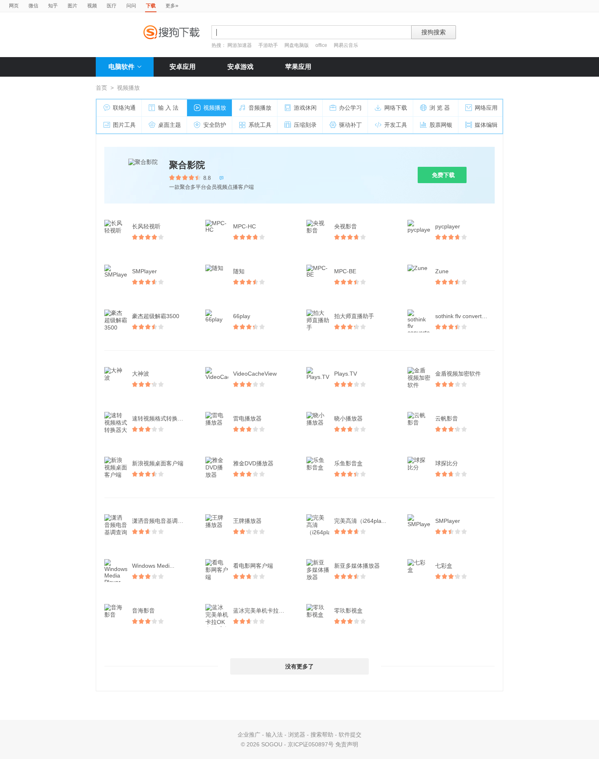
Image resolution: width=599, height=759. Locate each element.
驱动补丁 (350, 125)
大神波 (140, 373)
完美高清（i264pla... (360, 521)
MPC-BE (345, 271)
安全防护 (214, 125)
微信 (33, 6)
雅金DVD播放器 (253, 463)
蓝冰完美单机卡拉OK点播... (263, 610)
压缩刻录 (305, 125)
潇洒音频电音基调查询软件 (162, 521)
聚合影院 (187, 165)
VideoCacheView (255, 373)
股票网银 (440, 125)
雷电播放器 (247, 418)
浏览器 (296, 734)
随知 (238, 271)
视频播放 (214, 107)
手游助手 (268, 45)
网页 (14, 6)
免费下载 (443, 175)
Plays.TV (345, 373)
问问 (131, 6)
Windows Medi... (153, 565)
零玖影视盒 (348, 610)
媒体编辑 (486, 125)
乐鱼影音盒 (348, 463)
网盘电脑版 (296, 45)
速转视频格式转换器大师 (162, 418)
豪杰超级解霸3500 (155, 316)
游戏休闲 (305, 107)
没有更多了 (299, 666)
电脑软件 (121, 66)
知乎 (53, 6)
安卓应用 (183, 66)
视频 (92, 6)
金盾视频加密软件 (458, 373)
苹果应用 (298, 66)
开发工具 (395, 125)
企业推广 (249, 734)
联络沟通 (124, 107)
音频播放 (260, 107)
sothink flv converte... (462, 316)
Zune (442, 271)
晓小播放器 (348, 418)
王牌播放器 (247, 521)
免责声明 (346, 744)
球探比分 (446, 463)
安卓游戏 (240, 66)
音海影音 (143, 610)
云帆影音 (446, 418)
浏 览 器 (439, 107)
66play (241, 316)
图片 (72, 6)
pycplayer (447, 226)
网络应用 (486, 107)
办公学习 (350, 107)
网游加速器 (239, 45)
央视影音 (345, 226)
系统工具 (260, 125)
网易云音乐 (346, 45)
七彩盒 (443, 565)
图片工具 (124, 125)
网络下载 (395, 107)
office (321, 45)
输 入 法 (168, 107)
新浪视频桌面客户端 (157, 463)
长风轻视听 (146, 226)
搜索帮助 (322, 734)
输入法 (274, 734)
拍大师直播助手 (354, 316)
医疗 (112, 6)
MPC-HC (244, 226)
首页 (101, 87)
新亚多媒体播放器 (357, 565)
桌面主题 (169, 125)
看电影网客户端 (253, 565)
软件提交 (350, 734)
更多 (171, 5)
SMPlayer (144, 271)
